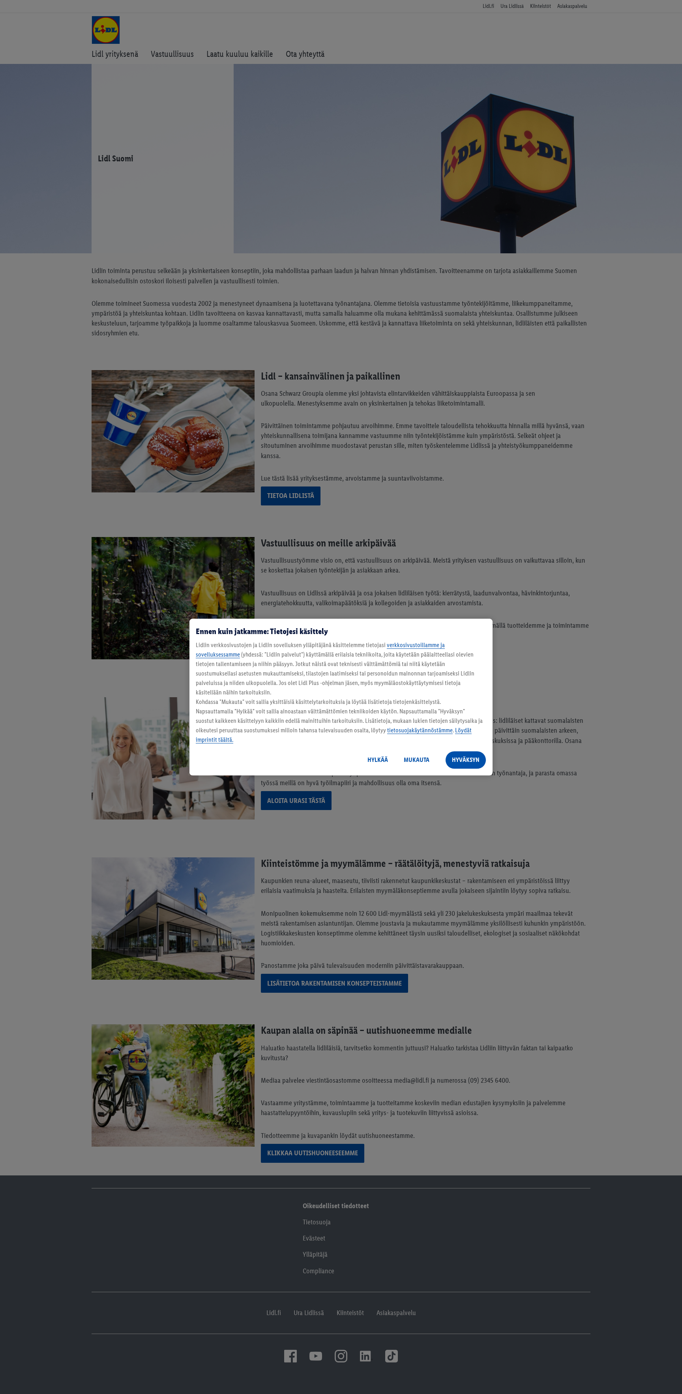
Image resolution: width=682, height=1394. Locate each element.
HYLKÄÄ (377, 759)
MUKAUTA (416, 759)
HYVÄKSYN (466, 759)
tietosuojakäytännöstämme (420, 730)
